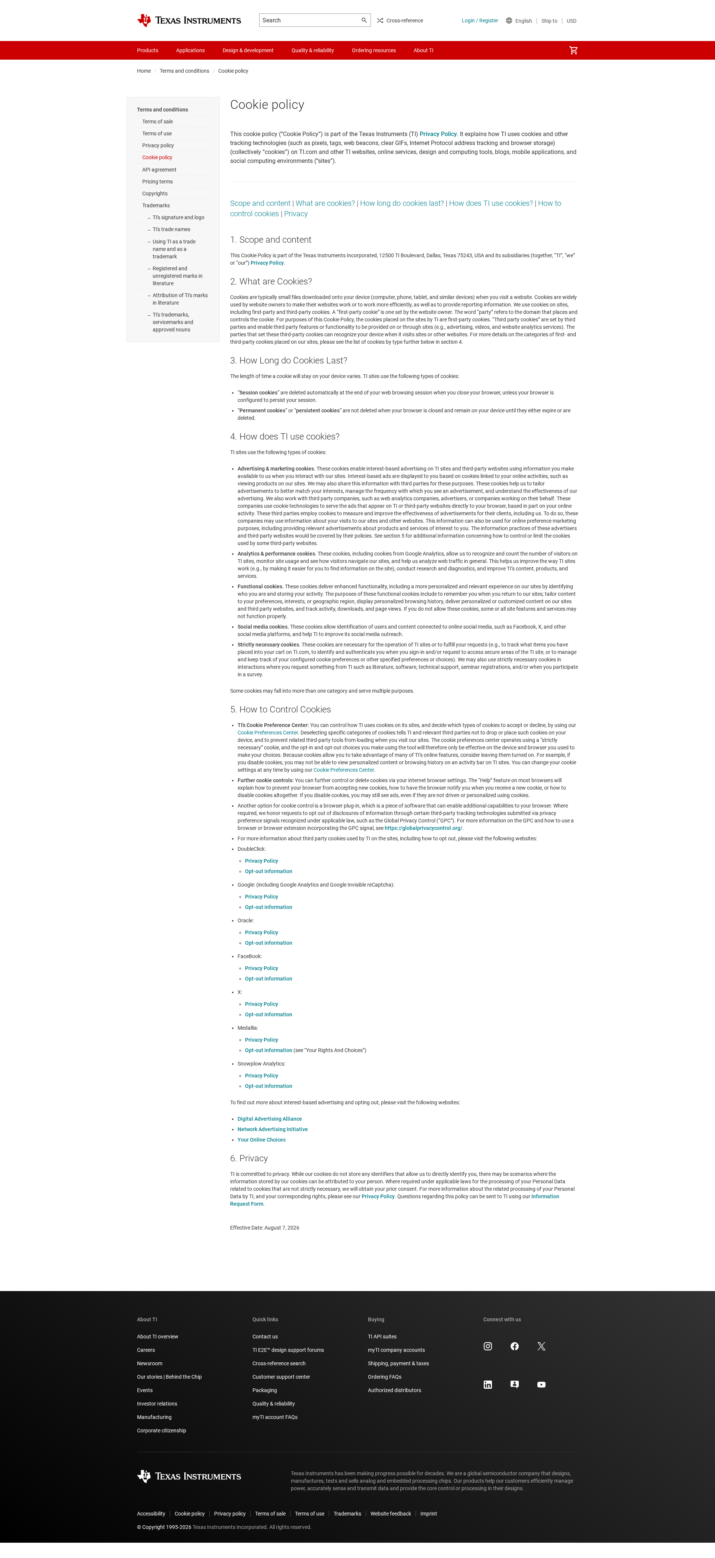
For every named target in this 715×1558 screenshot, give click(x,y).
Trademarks (156, 205)
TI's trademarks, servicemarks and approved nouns (173, 322)
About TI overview (157, 1337)
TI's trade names (171, 229)
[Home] (189, 20)
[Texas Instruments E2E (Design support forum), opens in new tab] (514, 1387)
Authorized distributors (394, 1390)
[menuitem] (573, 50)
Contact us (265, 1337)
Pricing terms (157, 182)
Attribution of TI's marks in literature (180, 299)
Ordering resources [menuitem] (374, 50)
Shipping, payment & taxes (398, 1363)
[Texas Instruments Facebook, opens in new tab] (514, 1349)
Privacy (296, 213)
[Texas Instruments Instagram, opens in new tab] (487, 1349)
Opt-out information (268, 871)
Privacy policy (158, 145)
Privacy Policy (261, 861)
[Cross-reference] (455, 50)
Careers (146, 1350)
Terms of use (157, 133)
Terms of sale (157, 122)
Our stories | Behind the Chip (169, 1377)
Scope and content (260, 203)
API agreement (159, 170)
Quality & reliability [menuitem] (313, 50)
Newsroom (149, 1363)
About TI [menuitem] (423, 50)
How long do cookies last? (402, 203)
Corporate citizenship (161, 1430)
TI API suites (382, 1337)
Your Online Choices (262, 1140)
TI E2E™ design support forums (288, 1350)
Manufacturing (154, 1417)
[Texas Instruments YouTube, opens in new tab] (541, 1387)
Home (144, 71)
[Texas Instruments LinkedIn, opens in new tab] (487, 1387)
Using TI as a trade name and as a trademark (174, 249)
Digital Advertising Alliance (270, 1119)
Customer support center (281, 1377)
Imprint (428, 1514)
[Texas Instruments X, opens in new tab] (541, 1349)
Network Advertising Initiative (273, 1129)
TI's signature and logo (178, 217)
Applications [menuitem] (190, 50)
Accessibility (151, 1514)
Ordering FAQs (384, 1377)
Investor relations (157, 1404)
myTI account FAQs (275, 1417)
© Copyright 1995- (164, 1527)
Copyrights (155, 193)
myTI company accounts (396, 1350)
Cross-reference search (279, 1363)
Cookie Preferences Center (268, 733)
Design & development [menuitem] (248, 50)
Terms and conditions (184, 71)
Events (145, 1390)
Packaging (264, 1390)
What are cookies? (325, 203)
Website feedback (391, 1514)
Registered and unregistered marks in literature (178, 275)
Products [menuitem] (147, 50)
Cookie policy (157, 157)
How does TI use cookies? (491, 203)
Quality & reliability (273, 1404)
